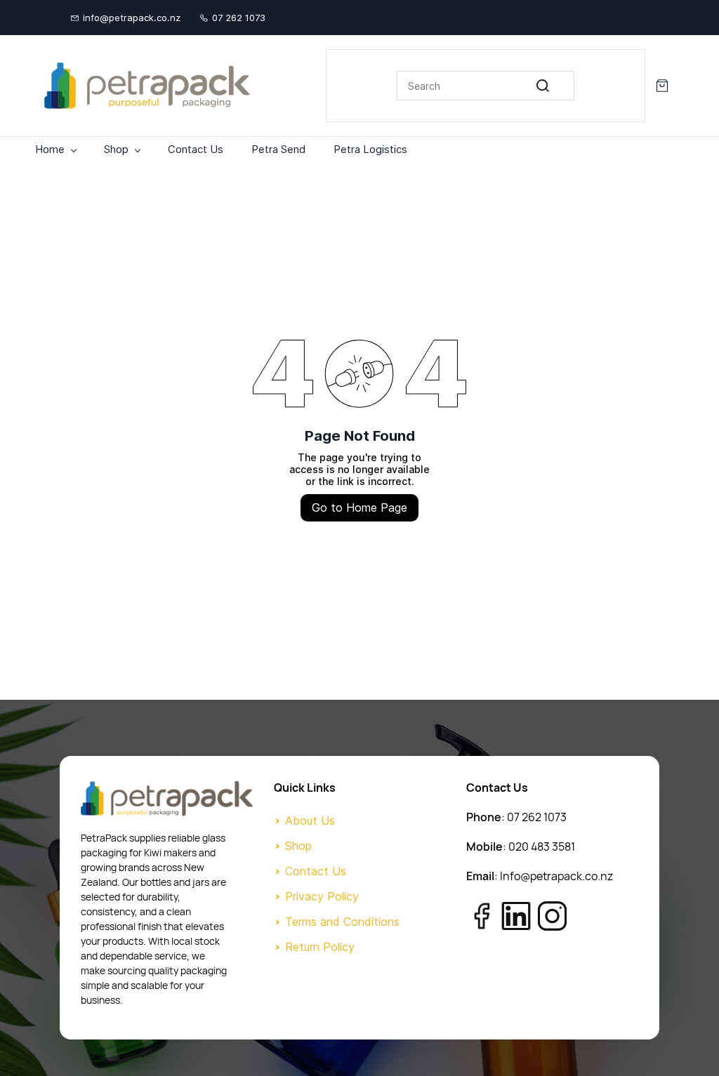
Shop (298, 846)
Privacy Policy (322, 896)
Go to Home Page (359, 507)
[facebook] (288, 17)
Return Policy (320, 947)
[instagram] (310, 17)
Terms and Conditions (342, 922)
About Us (310, 820)
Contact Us (315, 871)
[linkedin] (331, 17)
